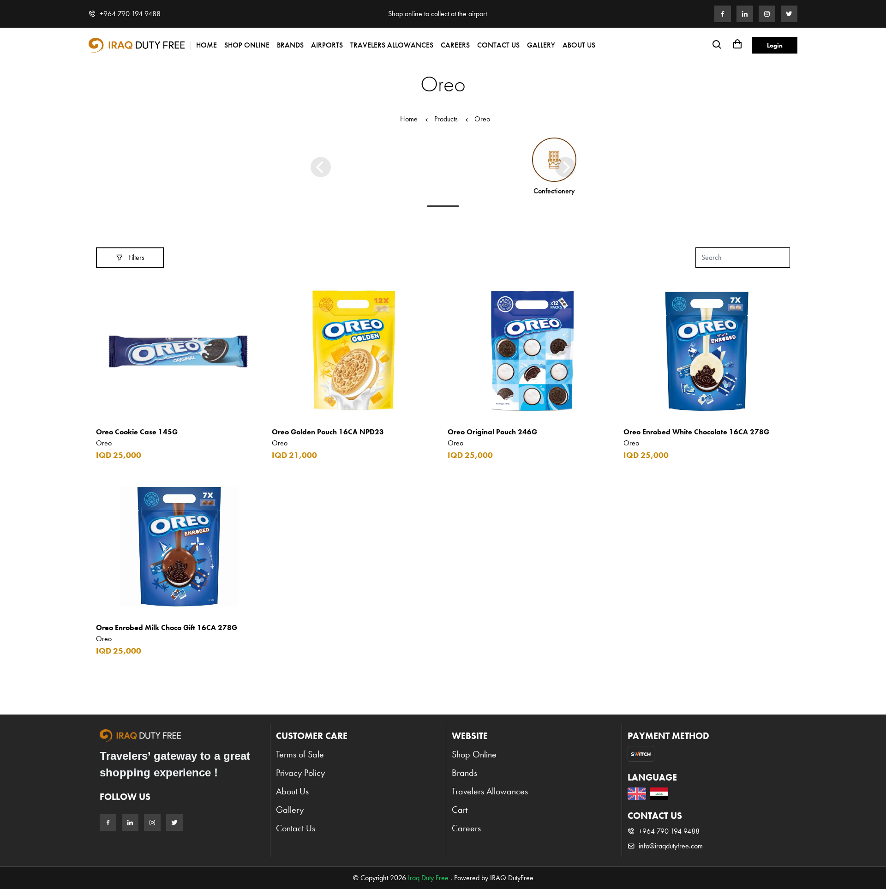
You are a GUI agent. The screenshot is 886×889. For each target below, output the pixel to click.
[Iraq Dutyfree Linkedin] (744, 14)
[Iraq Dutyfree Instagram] (767, 14)
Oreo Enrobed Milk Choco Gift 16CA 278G (166, 627)
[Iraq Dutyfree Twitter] (789, 14)
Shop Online (246, 45)
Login (775, 45)
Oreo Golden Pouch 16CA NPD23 (328, 432)
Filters (136, 257)
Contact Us (498, 45)
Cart (459, 810)
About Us (579, 45)
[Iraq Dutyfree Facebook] (722, 14)
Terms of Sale (300, 754)
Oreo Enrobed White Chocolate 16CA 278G (696, 432)
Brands (290, 45)
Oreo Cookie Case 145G (137, 432)
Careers (455, 45)
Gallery (541, 45)
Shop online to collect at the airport (437, 13)
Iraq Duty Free (428, 878)
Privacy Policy (300, 773)
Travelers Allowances (391, 45)
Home (206, 45)
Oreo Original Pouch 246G (492, 432)
